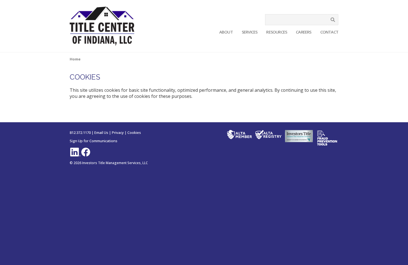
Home (75, 59)
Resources (276, 32)
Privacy (118, 132)
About (226, 32)
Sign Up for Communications (93, 140)
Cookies (134, 132)
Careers (303, 32)
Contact (329, 32)
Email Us (101, 132)
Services (250, 32)
